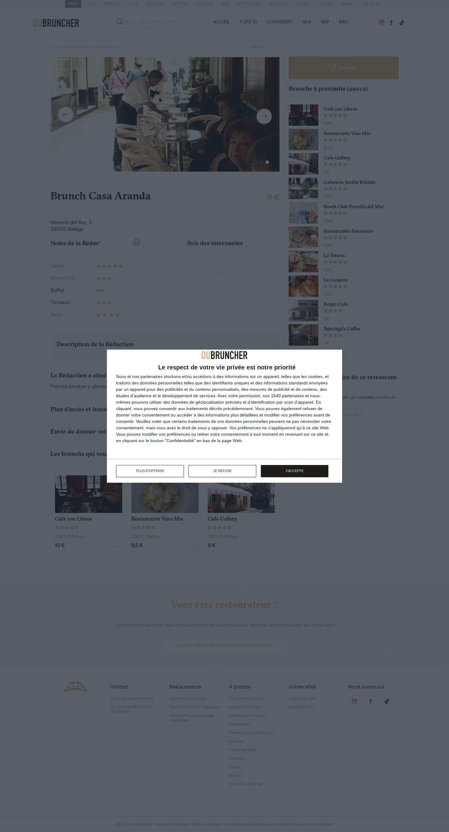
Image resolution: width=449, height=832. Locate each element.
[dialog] (224, 416)
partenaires (151, 376)
